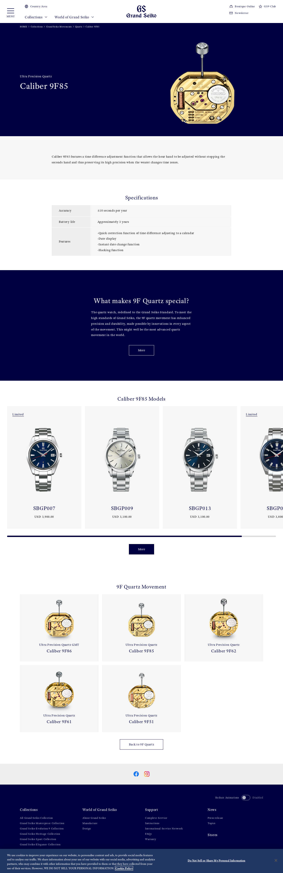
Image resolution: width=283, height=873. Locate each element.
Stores (213, 835)
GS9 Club (270, 6)
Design (86, 828)
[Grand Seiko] (141, 11)
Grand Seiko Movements (59, 26)
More (141, 350)
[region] (141, 861)
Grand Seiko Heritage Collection (40, 833)
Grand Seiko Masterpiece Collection (42, 823)
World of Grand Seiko (72, 17)
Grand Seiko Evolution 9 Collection (42, 828)
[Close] (276, 860)
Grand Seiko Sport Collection (38, 839)
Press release (215, 818)
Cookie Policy (124, 868)
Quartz (78, 26)
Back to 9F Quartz (141, 744)
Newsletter (242, 13)
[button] (5, 470)
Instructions (152, 823)
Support (151, 810)
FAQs (148, 833)
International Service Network (164, 828)
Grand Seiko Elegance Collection (40, 844)
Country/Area (38, 6)
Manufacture (90, 823)
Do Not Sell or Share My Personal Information (216, 860)
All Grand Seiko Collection (36, 818)
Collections (34, 17)
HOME (23, 26)
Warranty (150, 839)
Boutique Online (245, 6)
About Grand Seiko (94, 818)
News (212, 810)
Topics (211, 823)
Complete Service (156, 818)
